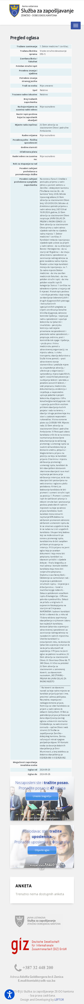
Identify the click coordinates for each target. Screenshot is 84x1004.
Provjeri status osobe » (42, 865)
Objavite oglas (42, 850)
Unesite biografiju (42, 796)
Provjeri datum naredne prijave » (42, 818)
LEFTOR (59, 1000)
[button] (9, 994)
